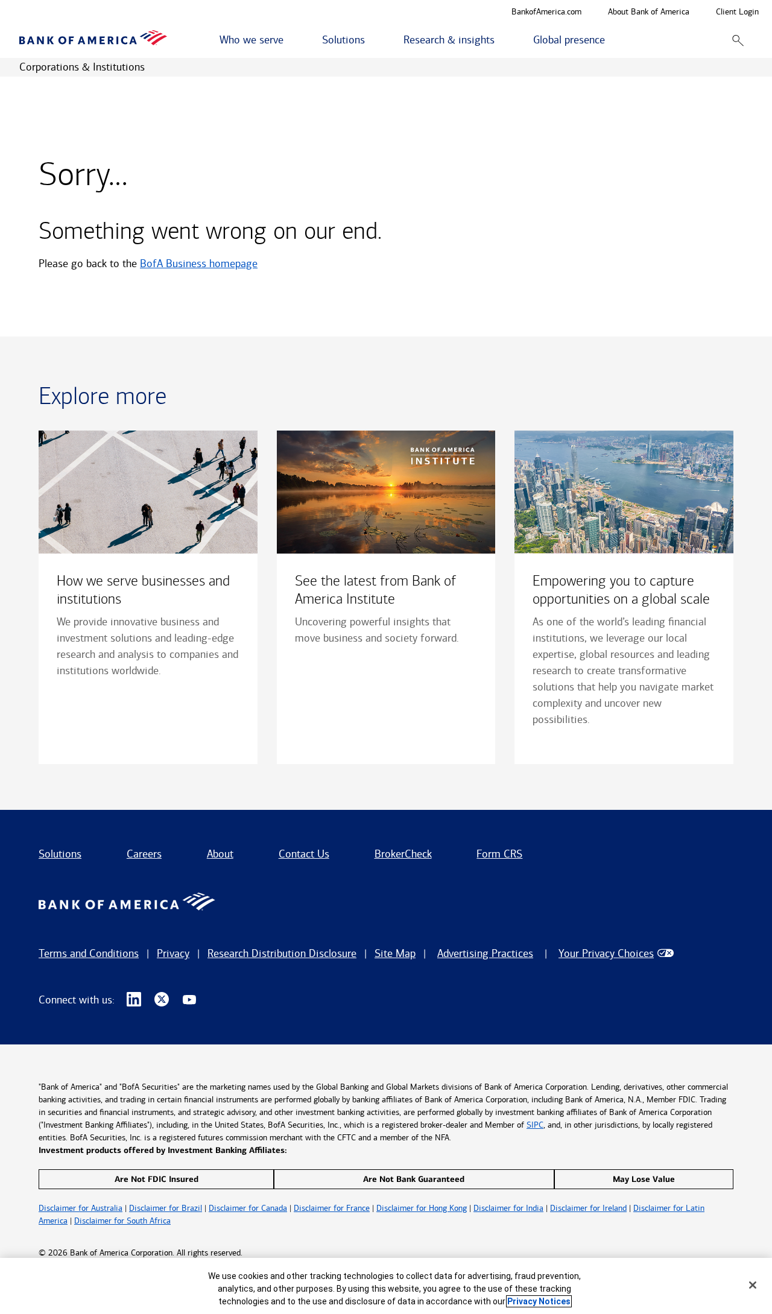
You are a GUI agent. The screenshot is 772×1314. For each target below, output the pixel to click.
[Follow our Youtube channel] (189, 999)
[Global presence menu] (612, 40)
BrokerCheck (403, 854)
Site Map (395, 953)
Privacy (173, 953)
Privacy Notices (539, 1301)
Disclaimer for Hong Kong (421, 1208)
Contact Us (304, 854)
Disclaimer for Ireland (588, 1208)
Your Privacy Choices (606, 953)
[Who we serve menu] (290, 40)
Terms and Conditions (89, 953)
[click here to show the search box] (738, 40)
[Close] (752, 1285)
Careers (144, 854)
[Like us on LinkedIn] (134, 999)
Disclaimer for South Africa (122, 1221)
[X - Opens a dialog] (161, 999)
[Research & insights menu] (501, 40)
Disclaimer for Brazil (165, 1208)
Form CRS (499, 854)
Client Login (737, 12)
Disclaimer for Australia (80, 1208)
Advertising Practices (485, 953)
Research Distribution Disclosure (281, 953)
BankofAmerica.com (546, 12)
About (220, 854)
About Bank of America (648, 12)
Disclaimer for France (332, 1208)
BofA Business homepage (199, 263)
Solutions (60, 854)
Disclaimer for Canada (248, 1208)
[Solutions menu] (371, 40)
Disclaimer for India (508, 1208)
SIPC (535, 1125)
